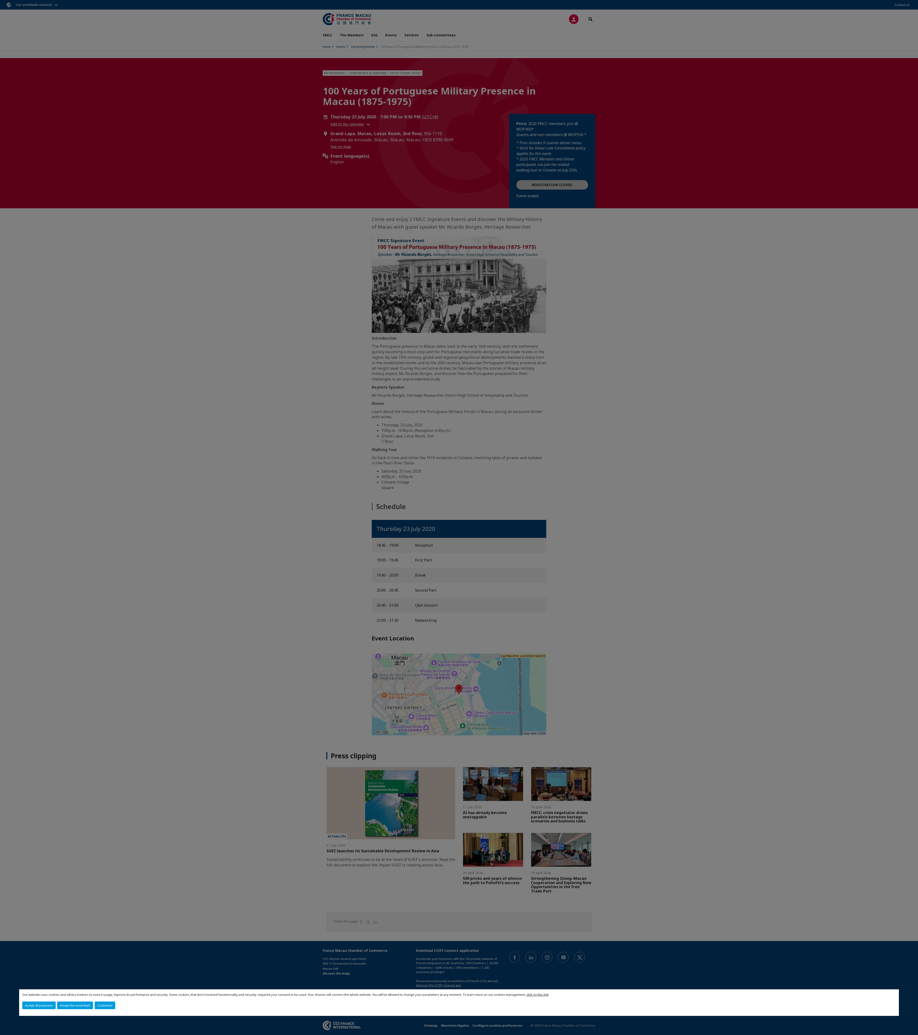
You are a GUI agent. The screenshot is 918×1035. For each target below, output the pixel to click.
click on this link (537, 994)
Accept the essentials (75, 1005)
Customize (105, 1005)
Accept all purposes (39, 1005)
